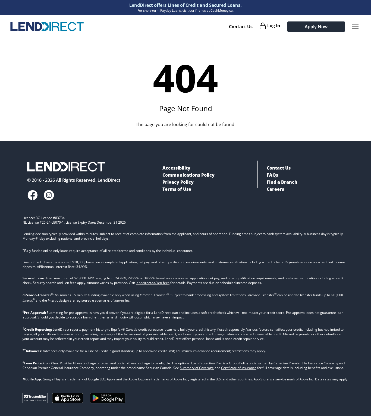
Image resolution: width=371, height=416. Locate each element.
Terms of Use (176, 189)
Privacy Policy (178, 182)
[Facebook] (32, 196)
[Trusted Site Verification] (35, 402)
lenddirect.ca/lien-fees (152, 282)
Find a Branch (282, 182)
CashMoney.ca (221, 10)
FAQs (272, 175)
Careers (275, 189)
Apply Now (316, 27)
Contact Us (241, 27)
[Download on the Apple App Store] (67, 402)
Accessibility (176, 168)
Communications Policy (188, 175)
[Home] (47, 26)
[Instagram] (48, 196)
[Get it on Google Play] (107, 404)
